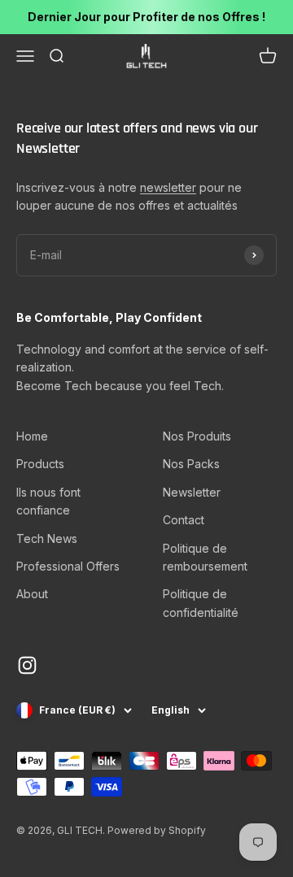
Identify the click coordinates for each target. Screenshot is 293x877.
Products (40, 464)
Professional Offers (68, 566)
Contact (183, 520)
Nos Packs (191, 464)
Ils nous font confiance (48, 501)
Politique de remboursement (205, 557)
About (32, 594)
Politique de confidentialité (200, 603)
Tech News (46, 538)
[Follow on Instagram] (27, 665)
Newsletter (192, 492)
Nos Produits (197, 436)
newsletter (168, 187)
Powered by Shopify (156, 830)
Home (32, 436)
